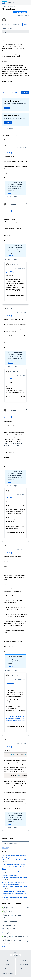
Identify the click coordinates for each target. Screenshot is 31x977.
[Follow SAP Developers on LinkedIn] (19, 955)
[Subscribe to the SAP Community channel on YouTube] (17, 955)
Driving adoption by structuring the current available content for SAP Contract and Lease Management (14, 893)
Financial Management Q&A (9, 6)
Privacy (8, 960)
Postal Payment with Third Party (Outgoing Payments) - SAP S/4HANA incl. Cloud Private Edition (14, 867)
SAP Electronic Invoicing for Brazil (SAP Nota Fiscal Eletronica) (14, 32)
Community (11, 2)
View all (4, 946)
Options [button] (28, 12)
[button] (21, 24)
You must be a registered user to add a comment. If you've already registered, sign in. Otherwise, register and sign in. (15, 186)
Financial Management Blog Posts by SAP (15, 859)
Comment (25, 92)
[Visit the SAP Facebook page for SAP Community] (11, 955)
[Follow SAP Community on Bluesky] (14, 955)
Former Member (11, 20)
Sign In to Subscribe (20, 12)
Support (23, 968)
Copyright (7, 964)
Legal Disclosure (23, 964)
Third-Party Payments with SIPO (11, 875)
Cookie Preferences (8, 973)
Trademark (8, 968)
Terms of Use (23, 960)
